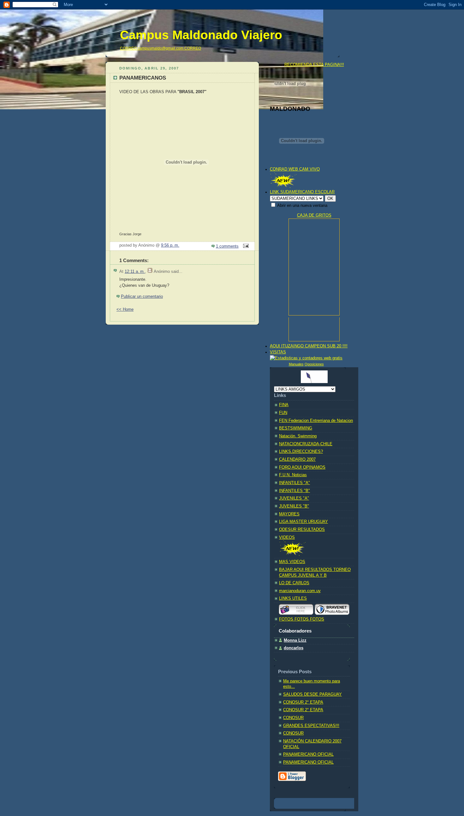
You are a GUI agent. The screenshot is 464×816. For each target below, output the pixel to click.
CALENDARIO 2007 (297, 459)
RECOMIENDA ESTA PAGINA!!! (314, 65)
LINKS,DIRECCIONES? (301, 451)
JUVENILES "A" (294, 498)
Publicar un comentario (142, 296)
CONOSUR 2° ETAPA (303, 702)
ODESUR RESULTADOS (302, 529)
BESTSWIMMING (295, 428)
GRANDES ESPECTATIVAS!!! (311, 725)
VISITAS (278, 352)
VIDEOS (287, 537)
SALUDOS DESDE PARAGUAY (312, 694)
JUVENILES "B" (294, 506)
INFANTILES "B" (294, 491)
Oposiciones (314, 364)
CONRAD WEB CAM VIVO (295, 169)
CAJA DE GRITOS (314, 215)
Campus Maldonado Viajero (201, 35)
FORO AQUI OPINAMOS (302, 467)
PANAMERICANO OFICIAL (308, 754)
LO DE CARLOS (294, 583)
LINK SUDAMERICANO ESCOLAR (302, 192)
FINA (284, 405)
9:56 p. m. (170, 245)
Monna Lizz (295, 640)
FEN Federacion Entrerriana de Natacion (316, 420)
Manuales (296, 364)
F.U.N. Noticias (293, 475)
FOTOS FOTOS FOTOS (301, 619)
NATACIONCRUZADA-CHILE (305, 444)
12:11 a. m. (135, 271)
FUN (283, 413)
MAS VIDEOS (292, 562)
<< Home (125, 309)
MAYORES (289, 514)
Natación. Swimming (298, 436)
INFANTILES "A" (294, 483)
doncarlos (293, 648)
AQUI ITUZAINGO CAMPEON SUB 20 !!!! (309, 346)
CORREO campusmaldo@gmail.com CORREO (160, 48)
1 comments (227, 246)
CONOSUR (293, 718)
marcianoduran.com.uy (300, 591)
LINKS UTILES (293, 598)
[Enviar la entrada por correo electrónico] (245, 246)
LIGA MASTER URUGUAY (303, 521)
